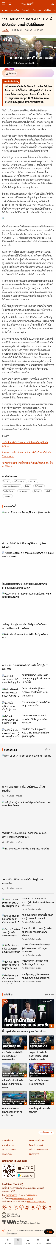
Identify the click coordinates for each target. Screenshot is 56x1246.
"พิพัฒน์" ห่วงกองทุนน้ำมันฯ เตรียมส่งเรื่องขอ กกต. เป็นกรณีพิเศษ (27, 465)
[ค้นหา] (10, 3)
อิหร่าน (5, 481)
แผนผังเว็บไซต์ (7, 1140)
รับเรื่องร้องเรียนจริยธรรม (38, 1149)
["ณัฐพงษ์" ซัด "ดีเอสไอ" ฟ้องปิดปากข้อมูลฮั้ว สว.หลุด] (11, 965)
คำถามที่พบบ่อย (8, 1145)
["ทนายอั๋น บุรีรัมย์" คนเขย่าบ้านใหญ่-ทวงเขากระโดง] (11, 706)
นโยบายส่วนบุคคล (8, 1149)
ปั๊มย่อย (36, 491)
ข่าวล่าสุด (6, 496)
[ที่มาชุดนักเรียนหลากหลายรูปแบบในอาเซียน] (28, 1013)
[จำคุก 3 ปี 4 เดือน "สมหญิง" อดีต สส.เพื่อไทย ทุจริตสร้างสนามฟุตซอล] (11, 933)
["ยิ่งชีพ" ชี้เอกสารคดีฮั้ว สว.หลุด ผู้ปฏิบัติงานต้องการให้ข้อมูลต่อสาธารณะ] (11, 949)
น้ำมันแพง (38, 486)
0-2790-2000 (11, 1195)
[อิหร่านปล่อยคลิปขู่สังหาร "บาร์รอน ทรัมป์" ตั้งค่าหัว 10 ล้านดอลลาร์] (11, 693)
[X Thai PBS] (10, 1207)
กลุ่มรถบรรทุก (23, 491)
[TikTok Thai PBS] (38, 1207)
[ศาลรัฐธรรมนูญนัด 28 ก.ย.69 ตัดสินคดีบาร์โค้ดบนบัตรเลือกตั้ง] (11, 979)
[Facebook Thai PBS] (4, 1207)
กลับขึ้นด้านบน (44, 1133)
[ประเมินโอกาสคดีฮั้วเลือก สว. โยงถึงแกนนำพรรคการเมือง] (14, 1042)
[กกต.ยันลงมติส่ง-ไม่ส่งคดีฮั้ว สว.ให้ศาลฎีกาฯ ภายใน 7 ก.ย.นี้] (11, 919)
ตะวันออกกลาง (19, 481)
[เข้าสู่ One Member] (53, 4)
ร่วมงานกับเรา (7, 1154)
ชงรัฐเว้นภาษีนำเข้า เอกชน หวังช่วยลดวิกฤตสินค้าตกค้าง (25, 444)
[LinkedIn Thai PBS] (50, 1207)
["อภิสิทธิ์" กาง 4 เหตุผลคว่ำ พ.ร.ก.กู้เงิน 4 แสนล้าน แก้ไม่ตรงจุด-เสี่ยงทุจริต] (11, 733)
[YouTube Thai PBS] (33, 1207)
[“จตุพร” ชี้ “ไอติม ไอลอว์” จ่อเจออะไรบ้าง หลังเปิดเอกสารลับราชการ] (41, 1042)
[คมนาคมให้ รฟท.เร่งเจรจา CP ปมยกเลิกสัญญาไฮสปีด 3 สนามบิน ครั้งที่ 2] (11, 679)
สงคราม (32, 481)
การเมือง (6, 30)
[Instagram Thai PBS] (16, 1207)
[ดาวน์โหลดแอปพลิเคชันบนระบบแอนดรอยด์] (26, 1175)
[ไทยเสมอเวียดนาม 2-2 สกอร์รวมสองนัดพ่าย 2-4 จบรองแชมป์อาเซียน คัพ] (28, 566)
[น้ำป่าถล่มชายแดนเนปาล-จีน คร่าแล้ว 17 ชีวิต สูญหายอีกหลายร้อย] (11, 720)
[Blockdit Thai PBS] (44, 1207)
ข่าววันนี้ (47, 491)
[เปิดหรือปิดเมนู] (47, 4)
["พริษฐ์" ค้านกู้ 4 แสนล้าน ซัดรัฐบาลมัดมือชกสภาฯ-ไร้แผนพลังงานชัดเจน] (28, 606)
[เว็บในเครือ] (3, 4)
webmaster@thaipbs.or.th (22, 1198)
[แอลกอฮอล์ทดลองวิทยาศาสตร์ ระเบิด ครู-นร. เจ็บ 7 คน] (14, 1098)
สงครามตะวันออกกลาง (11, 486)
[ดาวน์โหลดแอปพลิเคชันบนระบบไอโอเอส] (26, 1168)
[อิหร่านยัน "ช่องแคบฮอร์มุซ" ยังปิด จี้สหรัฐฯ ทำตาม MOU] (28, 647)
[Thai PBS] (27, 4)
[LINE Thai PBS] (27, 1207)
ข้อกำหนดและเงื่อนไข (36, 1140)
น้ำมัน (27, 486)
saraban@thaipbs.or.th (36, 1201)
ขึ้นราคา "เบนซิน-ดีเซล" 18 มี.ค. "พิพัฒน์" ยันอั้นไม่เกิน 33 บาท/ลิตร (27, 454)
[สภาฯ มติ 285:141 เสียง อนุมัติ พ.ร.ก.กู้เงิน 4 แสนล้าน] (28, 525)
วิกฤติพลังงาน (8, 491)
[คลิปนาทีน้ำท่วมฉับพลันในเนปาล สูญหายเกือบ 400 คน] (14, 1070)
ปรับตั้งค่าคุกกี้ (34, 1154)
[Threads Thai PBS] (21, 1207)
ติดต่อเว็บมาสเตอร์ (36, 1145)
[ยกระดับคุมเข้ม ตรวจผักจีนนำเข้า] (41, 1098)
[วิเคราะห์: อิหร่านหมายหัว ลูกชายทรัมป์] (41, 1070)
